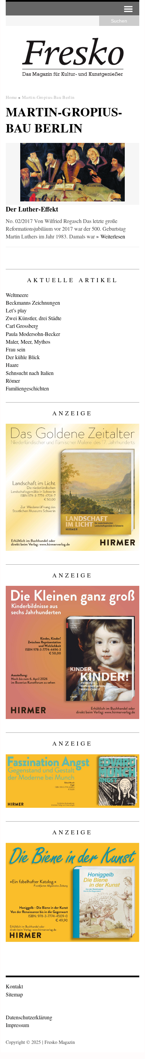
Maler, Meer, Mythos (28, 341)
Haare (12, 364)
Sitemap (14, 994)
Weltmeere (17, 294)
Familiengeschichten (27, 388)
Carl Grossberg (22, 325)
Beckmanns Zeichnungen (33, 302)
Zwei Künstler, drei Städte (33, 318)
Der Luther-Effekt (32, 209)
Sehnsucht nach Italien (30, 372)
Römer (13, 380)
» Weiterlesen (110, 236)
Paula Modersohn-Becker (33, 333)
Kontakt (14, 986)
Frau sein (15, 349)
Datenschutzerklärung (29, 1017)
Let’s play (16, 310)
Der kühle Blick (23, 357)
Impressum (17, 1024)
